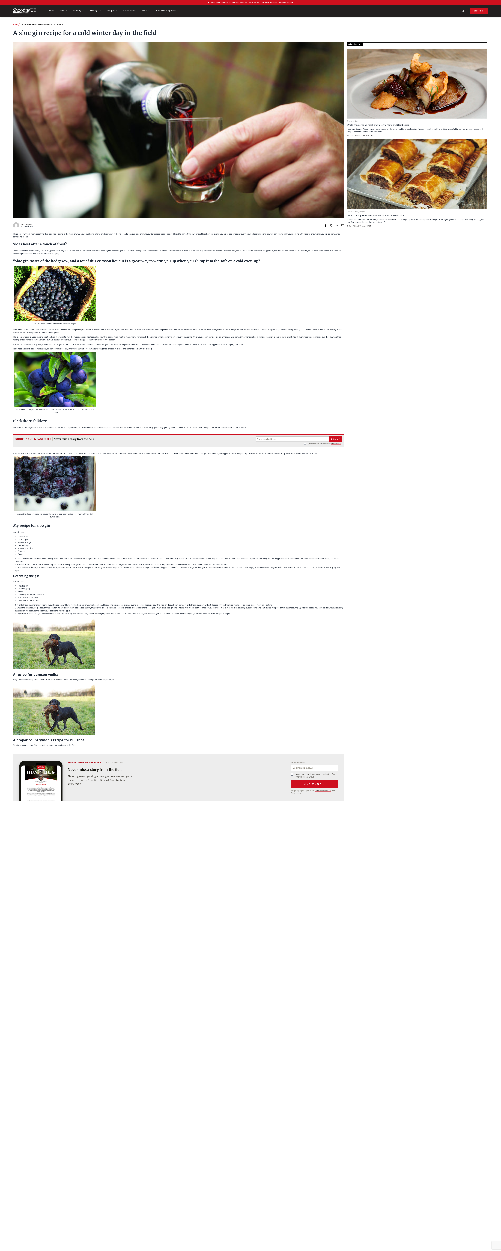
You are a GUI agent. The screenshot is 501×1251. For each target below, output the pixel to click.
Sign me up (314, 784)
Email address (298, 762)
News (51, 10)
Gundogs (94, 10)
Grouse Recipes (352, 121)
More (144, 10)
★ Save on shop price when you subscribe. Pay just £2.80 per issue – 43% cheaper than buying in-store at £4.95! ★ (250, 2)
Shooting (77, 10)
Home (15, 24)
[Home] (24, 10)
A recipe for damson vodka (35, 674)
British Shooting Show (166, 10)
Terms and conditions (323, 791)
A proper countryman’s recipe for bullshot (48, 740)
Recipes (111, 10)
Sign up (335, 439)
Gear (62, 10)
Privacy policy (336, 444)
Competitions (129, 10)
